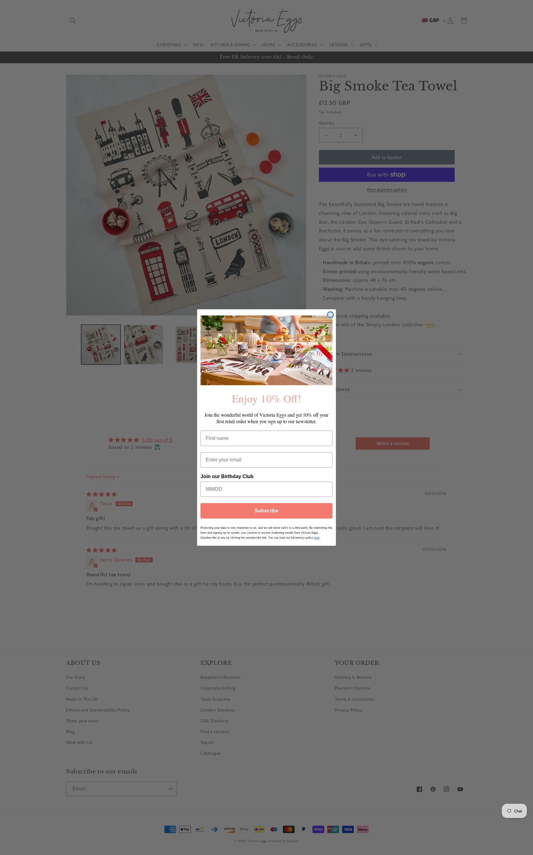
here (317, 537)
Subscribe (266, 510)
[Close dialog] (330, 315)
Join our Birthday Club (227, 476)
